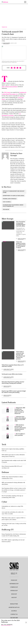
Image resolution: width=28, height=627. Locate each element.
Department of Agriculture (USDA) (13, 195)
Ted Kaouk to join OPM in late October (12, 374)
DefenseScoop (14, 583)
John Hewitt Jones (9, 369)
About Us (14, 573)
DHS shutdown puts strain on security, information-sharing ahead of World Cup (20, 427)
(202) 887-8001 (14, 617)
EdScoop (14, 594)
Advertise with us (14, 607)
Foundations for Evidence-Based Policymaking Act (13, 205)
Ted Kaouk (6, 209)
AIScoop (14, 597)
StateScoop (14, 590)
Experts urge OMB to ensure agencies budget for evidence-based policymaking (14, 391)
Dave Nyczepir (6, 43)
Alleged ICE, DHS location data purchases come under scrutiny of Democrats (20, 410)
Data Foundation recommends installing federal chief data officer (20, 224)
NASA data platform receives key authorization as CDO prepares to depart (21, 244)
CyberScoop (14, 587)
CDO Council (7, 92)
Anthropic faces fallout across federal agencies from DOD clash (20, 419)
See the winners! (7, 624)
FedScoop (14, 580)
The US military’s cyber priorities (20, 434)
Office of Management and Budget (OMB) (13, 191)
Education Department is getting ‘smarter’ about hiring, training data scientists (13, 382)
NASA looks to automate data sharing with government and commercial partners (20, 355)
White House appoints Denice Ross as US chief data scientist (13, 365)
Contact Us (14, 614)
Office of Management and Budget (9, 86)
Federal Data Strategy (9, 198)
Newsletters (14, 604)
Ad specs (14, 611)
